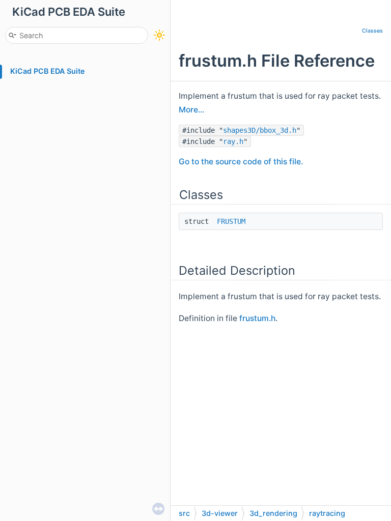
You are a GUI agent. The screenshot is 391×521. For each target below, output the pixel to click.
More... (191, 109)
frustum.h (257, 318)
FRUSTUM (231, 221)
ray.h (233, 141)
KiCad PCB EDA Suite (47, 71)
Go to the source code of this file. (241, 161)
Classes (372, 30)
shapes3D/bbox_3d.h (259, 130)
